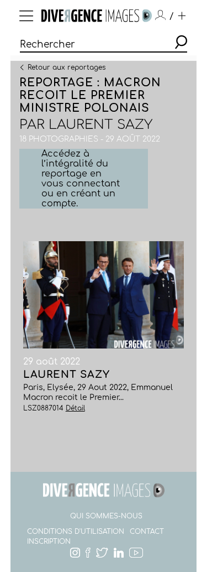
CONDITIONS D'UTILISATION (75, 531)
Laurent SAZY (100, 124)
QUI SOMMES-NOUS (106, 516)
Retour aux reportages (66, 67)
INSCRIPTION (49, 541)
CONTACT (147, 531)
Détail (75, 408)
